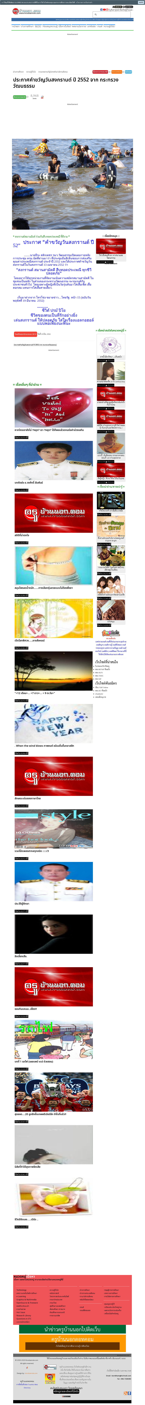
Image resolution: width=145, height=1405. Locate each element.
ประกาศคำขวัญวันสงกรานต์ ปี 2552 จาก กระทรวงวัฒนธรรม (35, 345)
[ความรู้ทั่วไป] (109, 26)
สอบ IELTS (99, 672)
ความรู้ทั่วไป (31, 71)
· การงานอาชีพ (54, 1315)
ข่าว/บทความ (117, 71)
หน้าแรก (128, 71)
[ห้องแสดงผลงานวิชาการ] (79, 26)
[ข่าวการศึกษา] (27, 26)
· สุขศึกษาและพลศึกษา (57, 1306)
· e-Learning (20, 1296)
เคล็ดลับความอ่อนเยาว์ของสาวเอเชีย (111, 594)
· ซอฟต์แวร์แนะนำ (22, 1306)
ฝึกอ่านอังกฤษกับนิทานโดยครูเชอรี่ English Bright (111, 539)
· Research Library (23, 1315)
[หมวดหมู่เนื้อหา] (64, 26)
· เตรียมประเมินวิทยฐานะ (112, 1307)
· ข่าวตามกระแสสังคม (87, 1293)
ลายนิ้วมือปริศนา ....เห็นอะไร (111, 356)
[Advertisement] (72, 51)
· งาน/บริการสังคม (86, 1296)
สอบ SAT (98, 679)
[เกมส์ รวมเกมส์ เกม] (100, 26)
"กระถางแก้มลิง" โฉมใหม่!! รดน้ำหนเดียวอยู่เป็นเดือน (111, 568)
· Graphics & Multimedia (25, 1299)
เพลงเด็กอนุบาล (100, 697)
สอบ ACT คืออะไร (101, 690)
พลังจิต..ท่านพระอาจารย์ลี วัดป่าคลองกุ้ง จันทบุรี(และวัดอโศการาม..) (111, 426)
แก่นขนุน (111, 621)
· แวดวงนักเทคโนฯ (22, 1322)
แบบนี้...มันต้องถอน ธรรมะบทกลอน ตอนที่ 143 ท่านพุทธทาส (111, 456)
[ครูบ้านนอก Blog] (38, 26)
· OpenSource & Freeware (26, 1302)
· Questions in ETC (23, 1318)
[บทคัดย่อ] (91, 26)
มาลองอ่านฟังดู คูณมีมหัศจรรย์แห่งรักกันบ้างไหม (111, 403)
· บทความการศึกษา (110, 1293)
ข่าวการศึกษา (18, 71)
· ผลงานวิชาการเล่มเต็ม (112, 1310)
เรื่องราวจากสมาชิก (100, 71)
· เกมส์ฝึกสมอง (84, 1310)
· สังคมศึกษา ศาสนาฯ (57, 1309)
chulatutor (99, 694)
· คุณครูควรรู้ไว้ (109, 1304)
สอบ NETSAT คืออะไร (102, 669)
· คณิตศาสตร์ (54, 1293)
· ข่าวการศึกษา (84, 1290)
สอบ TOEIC (99, 676)
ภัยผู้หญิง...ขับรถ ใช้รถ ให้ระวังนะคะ (111, 478)
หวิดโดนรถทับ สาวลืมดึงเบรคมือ (111, 510)
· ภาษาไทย (52, 1302)
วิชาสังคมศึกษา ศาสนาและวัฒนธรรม (111, 256)
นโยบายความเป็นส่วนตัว (84, 2)
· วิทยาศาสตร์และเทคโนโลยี (59, 1296)
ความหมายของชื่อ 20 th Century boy (111, 381)
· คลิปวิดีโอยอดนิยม (86, 1299)
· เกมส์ (81, 1307)
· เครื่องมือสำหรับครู (110, 1313)
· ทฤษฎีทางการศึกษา (111, 1290)
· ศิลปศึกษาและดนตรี (57, 1312)
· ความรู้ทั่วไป (53, 1290)
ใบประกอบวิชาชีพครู (102, 666)
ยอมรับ (141, 2)
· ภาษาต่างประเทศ (55, 1299)
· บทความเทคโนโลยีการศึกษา (26, 1293)
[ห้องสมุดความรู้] (50, 26)
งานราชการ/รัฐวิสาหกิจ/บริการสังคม (53, 71)
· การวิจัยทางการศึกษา (111, 1296)
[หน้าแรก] (15, 26)
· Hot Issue (20, 1312)
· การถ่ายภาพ (20, 1309)
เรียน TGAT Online (101, 687)
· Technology (20, 1290)
